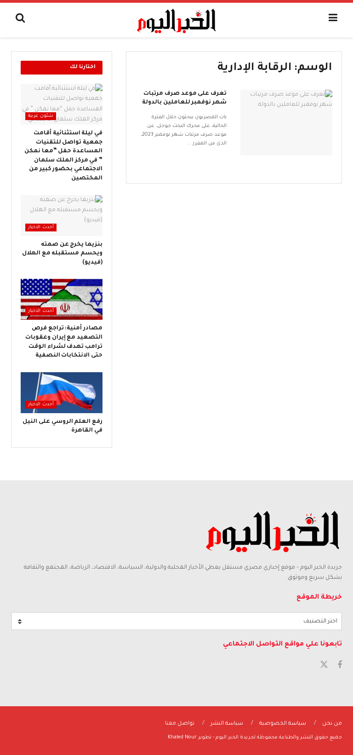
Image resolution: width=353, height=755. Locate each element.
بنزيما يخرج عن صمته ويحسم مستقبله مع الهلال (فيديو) (62, 254)
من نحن (332, 724)
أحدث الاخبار (41, 227)
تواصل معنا (179, 724)
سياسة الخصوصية (282, 724)
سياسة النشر (227, 724)
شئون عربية (40, 116)
